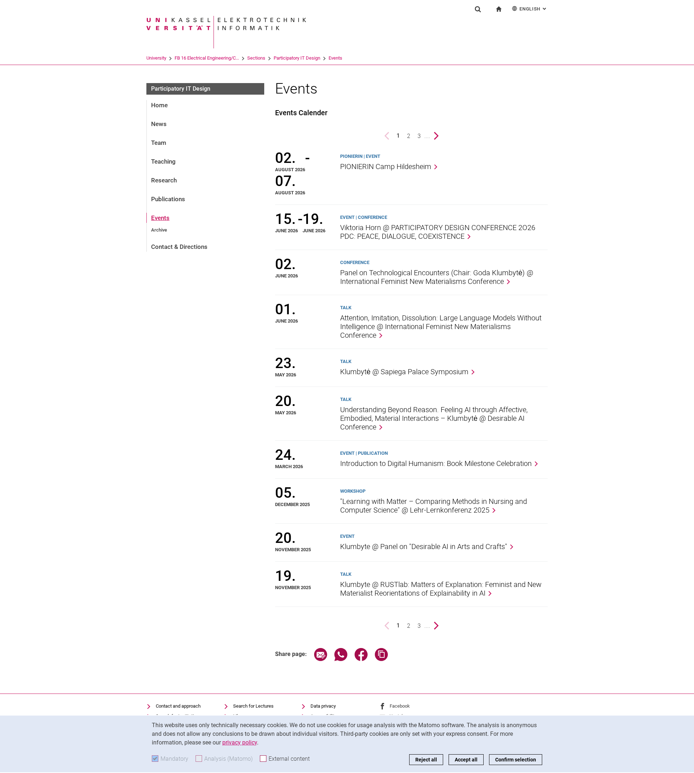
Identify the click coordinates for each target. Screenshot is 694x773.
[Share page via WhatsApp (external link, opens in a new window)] (340, 659)
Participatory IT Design (297, 58)
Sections (256, 58)
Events (335, 58)
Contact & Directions (179, 246)
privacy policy (239, 742)
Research (164, 180)
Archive (159, 230)
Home (159, 105)
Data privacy (323, 706)
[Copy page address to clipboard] (381, 659)
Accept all (466, 760)
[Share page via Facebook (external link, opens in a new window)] (361, 659)
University (156, 58)
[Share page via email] (320, 659)
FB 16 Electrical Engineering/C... (207, 58)
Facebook (400, 706)
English (533, 9)
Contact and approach (178, 706)
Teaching (163, 161)
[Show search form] (477, 9)
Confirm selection (515, 760)
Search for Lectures (253, 706)
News (159, 124)
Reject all (426, 760)
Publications (168, 199)
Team (158, 142)
